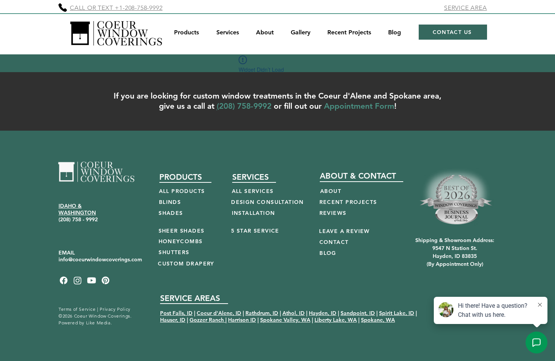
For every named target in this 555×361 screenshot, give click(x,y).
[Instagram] (77, 280)
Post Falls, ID (176, 313)
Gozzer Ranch (207, 319)
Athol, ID (293, 313)
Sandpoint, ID (358, 313)
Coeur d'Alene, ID (219, 313)
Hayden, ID (322, 313)
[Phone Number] (63, 7)
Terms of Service (77, 309)
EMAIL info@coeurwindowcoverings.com (100, 256)
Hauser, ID (172, 319)
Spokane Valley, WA (285, 319)
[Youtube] (91, 280)
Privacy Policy (115, 309)
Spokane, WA (378, 319)
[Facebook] (64, 280)
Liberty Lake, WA (335, 319)
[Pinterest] (105, 280)
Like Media (98, 323)
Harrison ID (242, 319)
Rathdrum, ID (261, 313)
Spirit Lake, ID (396, 313)
